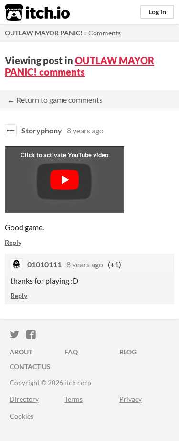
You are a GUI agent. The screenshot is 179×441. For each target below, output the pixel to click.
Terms (73, 399)
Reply (13, 242)
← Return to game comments (55, 99)
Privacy (130, 399)
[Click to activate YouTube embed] (64, 179)
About (21, 352)
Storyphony (41, 130)
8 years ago (85, 130)
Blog (128, 352)
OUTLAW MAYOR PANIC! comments (79, 66)
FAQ (71, 352)
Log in (157, 12)
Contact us (30, 367)
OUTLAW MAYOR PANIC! (44, 33)
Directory (24, 399)
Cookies (21, 416)
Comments (104, 33)
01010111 (44, 264)
